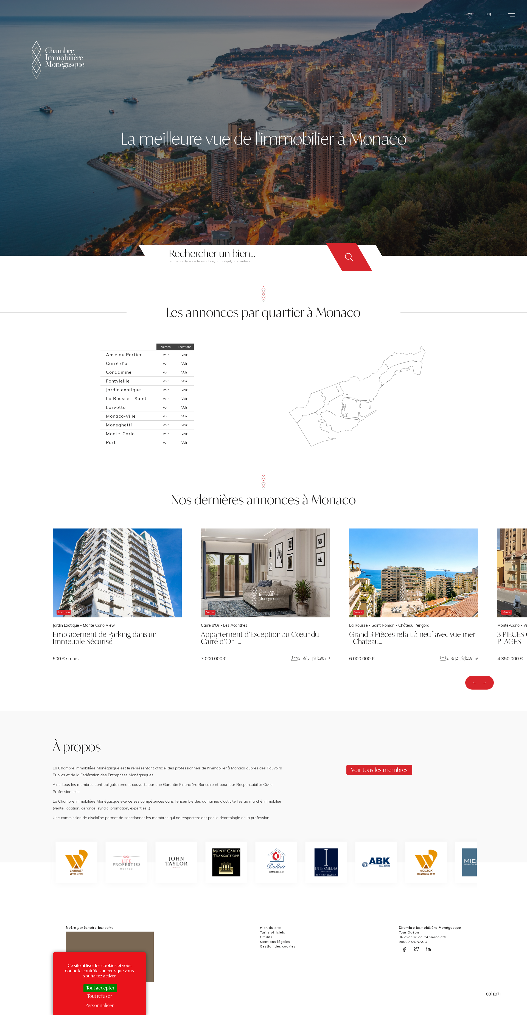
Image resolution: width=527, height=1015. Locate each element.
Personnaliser (99, 1005)
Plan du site (270, 928)
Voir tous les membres (379, 769)
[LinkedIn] (430, 949)
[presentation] (474, 683)
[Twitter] (418, 949)
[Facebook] (406, 949)
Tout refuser (99, 996)
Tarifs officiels (272, 932)
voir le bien (117, 594)
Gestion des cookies (278, 946)
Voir (166, 355)
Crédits (266, 937)
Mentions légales (275, 942)
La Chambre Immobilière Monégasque (58, 60)
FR (488, 14)
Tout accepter (100, 988)
